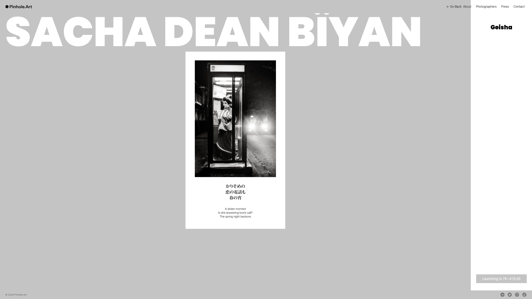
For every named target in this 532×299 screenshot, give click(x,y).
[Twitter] (509, 294)
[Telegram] (502, 294)
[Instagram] (517, 294)
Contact (519, 6)
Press (505, 6)
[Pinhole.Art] (19, 7)
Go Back (455, 6)
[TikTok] (524, 294)
